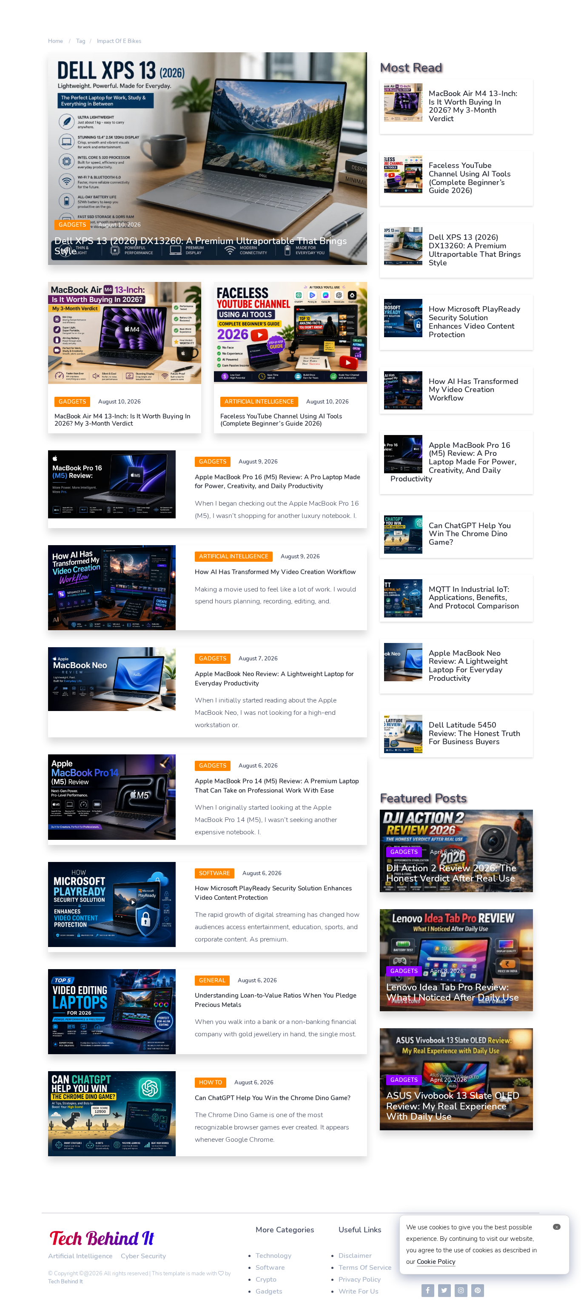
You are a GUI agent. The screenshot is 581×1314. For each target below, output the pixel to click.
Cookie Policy (436, 1261)
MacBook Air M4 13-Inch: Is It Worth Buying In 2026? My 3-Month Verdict (122, 420)
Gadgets (72, 225)
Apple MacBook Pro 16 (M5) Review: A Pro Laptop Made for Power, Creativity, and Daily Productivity (277, 481)
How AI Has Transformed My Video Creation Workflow (275, 572)
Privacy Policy (360, 1279)
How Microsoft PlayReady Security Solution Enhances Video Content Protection (474, 321)
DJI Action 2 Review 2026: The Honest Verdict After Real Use (451, 873)
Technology (273, 1255)
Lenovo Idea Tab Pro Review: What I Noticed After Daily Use (452, 992)
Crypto (266, 1279)
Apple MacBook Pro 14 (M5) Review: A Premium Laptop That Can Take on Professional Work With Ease (277, 785)
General (212, 980)
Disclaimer (355, 1255)
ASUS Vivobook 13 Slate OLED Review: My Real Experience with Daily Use (453, 1106)
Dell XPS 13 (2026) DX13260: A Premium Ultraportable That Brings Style (200, 246)
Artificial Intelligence (259, 402)
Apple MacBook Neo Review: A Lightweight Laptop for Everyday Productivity (468, 665)
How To (210, 1082)
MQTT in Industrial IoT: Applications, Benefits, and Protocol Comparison (474, 597)
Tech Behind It (65, 1282)
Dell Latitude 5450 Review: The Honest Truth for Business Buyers (474, 733)
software (214, 873)
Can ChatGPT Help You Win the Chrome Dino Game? (272, 1098)
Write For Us (359, 1291)
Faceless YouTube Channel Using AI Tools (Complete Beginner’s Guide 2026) (281, 420)
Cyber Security (143, 1256)
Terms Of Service (365, 1267)
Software (270, 1267)
